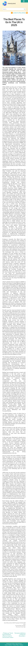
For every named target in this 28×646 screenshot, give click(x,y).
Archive (10, 644)
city (25, 624)
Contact (21, 644)
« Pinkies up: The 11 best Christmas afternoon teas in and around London (7, 635)
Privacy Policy (16, 644)
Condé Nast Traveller (21, 625)
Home (6, 644)
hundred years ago (21, 626)
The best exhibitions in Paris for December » (20, 634)
